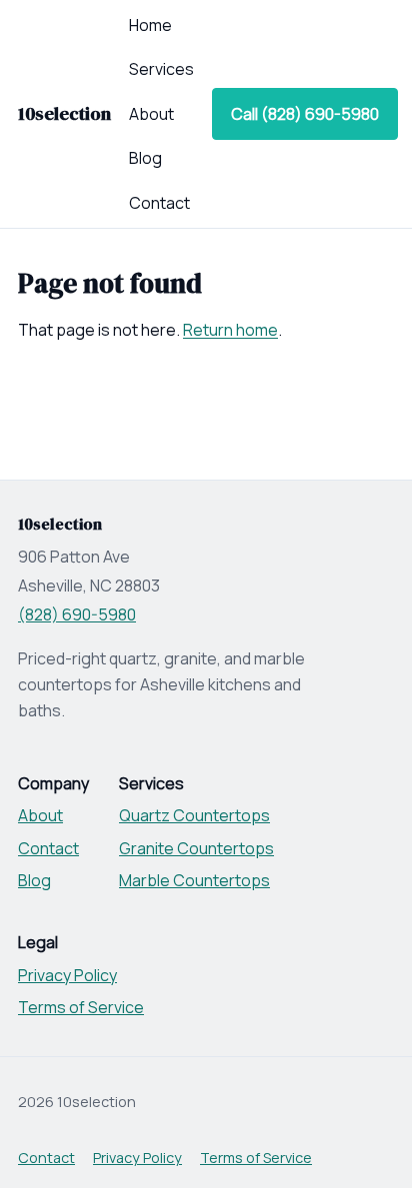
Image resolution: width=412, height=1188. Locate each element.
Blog (145, 158)
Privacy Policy (67, 975)
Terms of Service (81, 1007)
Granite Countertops (196, 848)
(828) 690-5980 (77, 614)
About (151, 114)
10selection (64, 113)
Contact (159, 203)
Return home (230, 330)
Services (161, 69)
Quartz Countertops (194, 815)
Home (150, 25)
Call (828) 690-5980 (305, 114)
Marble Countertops (194, 880)
